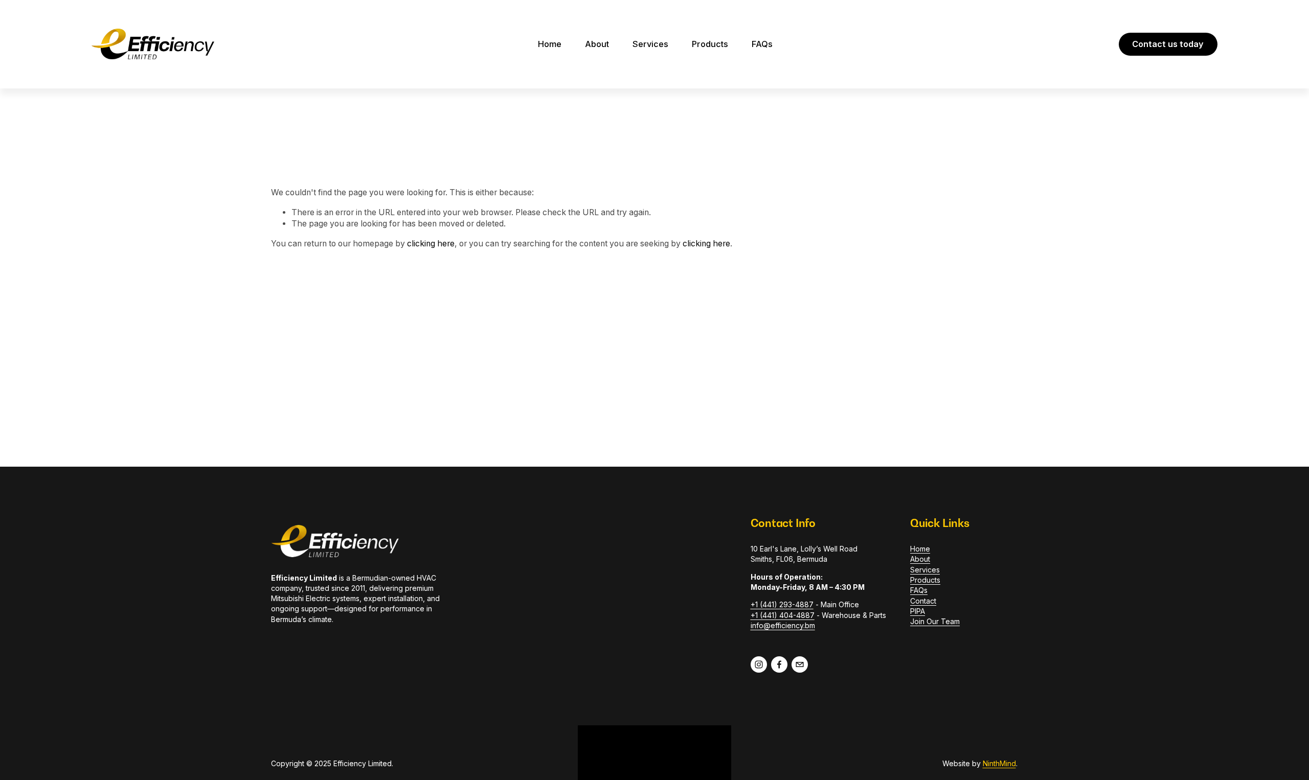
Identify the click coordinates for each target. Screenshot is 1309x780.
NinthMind (999, 763)
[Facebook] (779, 664)
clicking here (431, 243)
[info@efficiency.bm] (800, 664)
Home (549, 44)
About (597, 44)
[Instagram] (759, 664)
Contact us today (1168, 44)
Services (650, 44)
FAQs (762, 44)
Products (710, 44)
